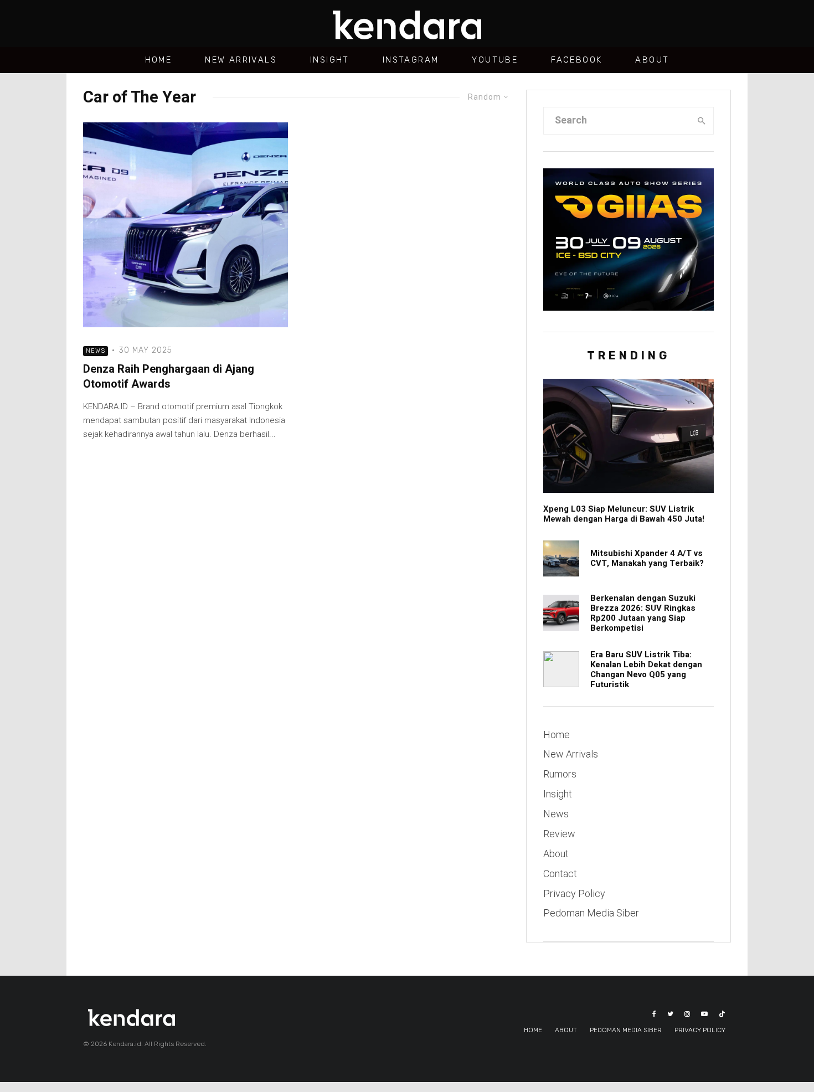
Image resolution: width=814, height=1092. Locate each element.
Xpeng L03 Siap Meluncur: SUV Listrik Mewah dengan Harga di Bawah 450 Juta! (623, 514)
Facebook (576, 60)
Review (559, 833)
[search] (701, 120)
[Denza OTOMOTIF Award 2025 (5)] (185, 224)
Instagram (411, 60)
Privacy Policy (574, 893)
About (652, 60)
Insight (329, 60)
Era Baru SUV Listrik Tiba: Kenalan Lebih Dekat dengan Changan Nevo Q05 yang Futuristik (646, 669)
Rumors (559, 774)
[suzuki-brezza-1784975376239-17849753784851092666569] (561, 613)
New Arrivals (241, 60)
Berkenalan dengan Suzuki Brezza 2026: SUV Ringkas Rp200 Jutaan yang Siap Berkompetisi (642, 613)
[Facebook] (654, 1014)
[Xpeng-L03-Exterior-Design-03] (628, 435)
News (95, 350)
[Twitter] (670, 1014)
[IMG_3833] (561, 669)
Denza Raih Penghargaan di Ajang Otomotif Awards (168, 377)
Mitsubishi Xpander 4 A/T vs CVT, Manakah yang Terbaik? (647, 558)
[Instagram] (687, 1014)
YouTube (495, 60)
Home (158, 60)
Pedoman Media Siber (591, 913)
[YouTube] (704, 1014)
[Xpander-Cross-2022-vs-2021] (561, 558)
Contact (560, 873)
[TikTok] (722, 1014)
